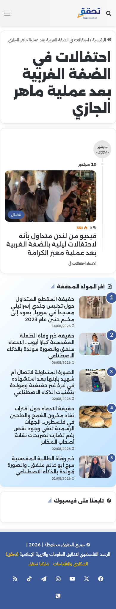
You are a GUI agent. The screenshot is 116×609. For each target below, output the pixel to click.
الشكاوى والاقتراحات (70, 564)
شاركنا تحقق (39, 564)
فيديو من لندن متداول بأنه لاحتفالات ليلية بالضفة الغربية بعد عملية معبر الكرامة (51, 244)
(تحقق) (12, 554)
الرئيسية (100, 40)
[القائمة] (7, 15)
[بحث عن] (109, 15)
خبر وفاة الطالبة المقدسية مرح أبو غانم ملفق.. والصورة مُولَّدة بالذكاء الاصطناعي (40, 465)
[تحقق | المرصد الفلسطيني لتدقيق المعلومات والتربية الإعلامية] (89, 13)
